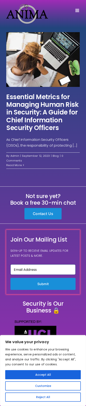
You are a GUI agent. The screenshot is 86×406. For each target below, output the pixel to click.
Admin (14, 156)
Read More (14, 165)
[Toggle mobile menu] (77, 10)
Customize (43, 386)
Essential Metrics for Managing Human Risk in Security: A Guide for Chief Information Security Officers (42, 112)
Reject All (43, 397)
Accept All (43, 375)
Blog (56, 156)
